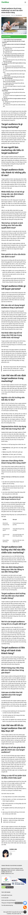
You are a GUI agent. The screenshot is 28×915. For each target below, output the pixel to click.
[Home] (11, 854)
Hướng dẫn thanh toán (6, 895)
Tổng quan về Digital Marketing (8, 902)
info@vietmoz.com (9, 873)
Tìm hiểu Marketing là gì (7, 905)
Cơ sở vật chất (4, 897)
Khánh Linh (13, 849)
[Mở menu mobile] (25, 2)
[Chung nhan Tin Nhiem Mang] (18, 885)
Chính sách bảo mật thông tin (8, 900)
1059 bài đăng (12, 851)
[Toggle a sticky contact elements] (25, 912)
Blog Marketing (19, 15)
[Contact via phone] (25, 907)
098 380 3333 (9, 871)
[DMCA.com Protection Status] (7, 888)
